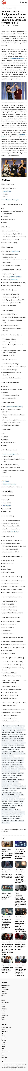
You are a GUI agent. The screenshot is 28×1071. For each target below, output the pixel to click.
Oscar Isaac (4, 801)
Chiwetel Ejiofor (12, 740)
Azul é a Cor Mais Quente (10, 454)
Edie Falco (11, 745)
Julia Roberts (14, 768)
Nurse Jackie (13, 790)
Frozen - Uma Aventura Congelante (18, 747)
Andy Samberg (12, 730)
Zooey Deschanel (5, 822)
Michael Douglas (16, 784)
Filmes (3, 1004)
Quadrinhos (4, 1015)
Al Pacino (10, 727)
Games (3, 1006)
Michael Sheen (22, 786)
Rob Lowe (20, 805)
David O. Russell (22, 743)
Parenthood (10, 801)
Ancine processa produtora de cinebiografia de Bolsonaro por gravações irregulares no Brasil (6, 924)
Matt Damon (4, 781)
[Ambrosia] (3, 2)
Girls (3, 749)
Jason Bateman (11, 762)
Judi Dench (11, 766)
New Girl (7, 790)
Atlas (3, 732)
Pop (2, 1048)
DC (2, 1033)
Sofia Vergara (21, 812)
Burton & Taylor (13, 738)
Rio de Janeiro (5, 1050)
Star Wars (4, 1057)
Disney (3, 1035)
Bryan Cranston (5, 738)
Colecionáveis (5, 1031)
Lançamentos (5, 989)
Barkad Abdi (4, 734)
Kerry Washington (5, 773)
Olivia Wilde (21, 794)
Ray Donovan (5, 805)
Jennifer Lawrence (19, 762)
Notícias (3, 991)
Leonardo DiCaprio (6, 775)
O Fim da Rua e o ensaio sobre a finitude (6, 897)
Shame (15, 812)
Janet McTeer (20, 760)
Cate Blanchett (5, 740)
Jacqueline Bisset (5, 760)
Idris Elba (11, 755)
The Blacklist (15, 531)
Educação (4, 1038)
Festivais (3, 1040)
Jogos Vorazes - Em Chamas (16, 764)
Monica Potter (12, 788)
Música (3, 1013)
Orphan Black (12, 799)
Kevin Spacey (13, 773)
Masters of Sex (21, 779)
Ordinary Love (5, 799)
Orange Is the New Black (14, 796)
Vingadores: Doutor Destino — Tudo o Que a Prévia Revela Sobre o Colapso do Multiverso (20, 878)
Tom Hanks (17, 818)
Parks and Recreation (18, 801)
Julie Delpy (4, 771)
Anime (3, 1000)
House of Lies (5, 755)
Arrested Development (20, 730)
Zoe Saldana (21, 820)
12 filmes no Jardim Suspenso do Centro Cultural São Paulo (7, 970)
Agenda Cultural (5, 985)
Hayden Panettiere (12, 751)
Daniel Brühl (15, 743)
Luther (11, 777)
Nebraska (24, 788)
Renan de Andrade (7, 25)
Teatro (3, 1019)
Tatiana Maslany (21, 814)
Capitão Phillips (7, 191)
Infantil (3, 1042)
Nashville (18, 788)
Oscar (23, 799)
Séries (3, 1017)
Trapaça (11, 820)
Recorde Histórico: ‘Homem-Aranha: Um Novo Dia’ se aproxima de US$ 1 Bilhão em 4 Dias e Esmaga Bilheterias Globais (7, 949)
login (14, 829)
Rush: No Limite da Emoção (10, 200)
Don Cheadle (4, 745)
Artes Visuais (5, 1002)
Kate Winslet (17, 771)
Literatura (3, 1008)
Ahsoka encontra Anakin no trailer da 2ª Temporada (6, 876)
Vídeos (3, 996)
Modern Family (5, 788)
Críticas (3, 987)
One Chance (4, 796)
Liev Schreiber (19, 775)
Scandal (11, 812)
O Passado (4, 794)
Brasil (3, 1029)
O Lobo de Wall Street (16, 792)
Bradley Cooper (23, 734)
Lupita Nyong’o (5, 777)
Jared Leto (4, 762)
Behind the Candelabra (13, 734)
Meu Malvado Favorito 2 (9, 484)
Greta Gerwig (4, 751)
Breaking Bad (5, 736)
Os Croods (6, 481)
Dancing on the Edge (6, 743)
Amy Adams (21, 727)
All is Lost (15, 727)
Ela (15, 745)
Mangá (3, 1011)
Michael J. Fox (15, 786)
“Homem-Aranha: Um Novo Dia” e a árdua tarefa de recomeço (20, 947)
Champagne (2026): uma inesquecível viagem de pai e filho (7, 856)
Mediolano (15, 1068)
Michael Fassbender (6, 786)
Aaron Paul (4, 727)
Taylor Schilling (5, 816)
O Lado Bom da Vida (6, 792)
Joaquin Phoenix (5, 764)
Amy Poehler (4, 730)
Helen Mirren (20, 751)
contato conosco (20, 1067)
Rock (2, 1053)
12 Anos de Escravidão (6, 725)
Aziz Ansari (7, 732)
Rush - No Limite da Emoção (8, 809)
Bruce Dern (20, 736)
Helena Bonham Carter (6, 753)
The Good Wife (7, 505)
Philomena (10, 803)
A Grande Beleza (20, 725)
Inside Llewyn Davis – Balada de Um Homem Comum (13, 758)
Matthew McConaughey (13, 781)
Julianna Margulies (22, 768)
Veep (16, 820)
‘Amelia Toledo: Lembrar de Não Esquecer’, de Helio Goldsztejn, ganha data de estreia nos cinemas (20, 902)
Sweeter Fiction (13, 814)
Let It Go (13, 775)
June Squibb (10, 771)
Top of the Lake (5, 820)
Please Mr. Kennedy (18, 803)
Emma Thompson (5, 747)
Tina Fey (12, 818)
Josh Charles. (5, 766)
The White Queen (5, 818)
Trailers (3, 1059)
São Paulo (4, 1055)
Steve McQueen (5, 814)
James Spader (14, 760)
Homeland (15, 753)
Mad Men (15, 777)
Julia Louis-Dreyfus (6, 768)
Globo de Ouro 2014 (9, 749)
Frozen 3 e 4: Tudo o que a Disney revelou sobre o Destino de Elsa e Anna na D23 (20, 855)
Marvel (3, 1044)
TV (2, 1061)
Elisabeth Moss (20, 745)
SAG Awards (17, 809)
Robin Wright (12, 807)
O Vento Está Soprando (12, 794)
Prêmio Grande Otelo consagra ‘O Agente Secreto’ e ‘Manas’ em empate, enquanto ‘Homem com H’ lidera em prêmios (20, 926)
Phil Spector (4, 803)
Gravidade (17, 749)
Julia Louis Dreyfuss (19, 766)
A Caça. (14, 725)
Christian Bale (20, 740)
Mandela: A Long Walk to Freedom (9, 779)
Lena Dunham (21, 773)
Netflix (3, 790)
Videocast (4, 993)
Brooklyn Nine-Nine (13, 736)
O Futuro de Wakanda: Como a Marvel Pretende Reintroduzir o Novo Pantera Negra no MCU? (20, 971)
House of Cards (22, 753)
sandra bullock (5, 812)
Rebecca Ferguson (13, 805)
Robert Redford (5, 807)
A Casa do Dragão (6, 1027)
